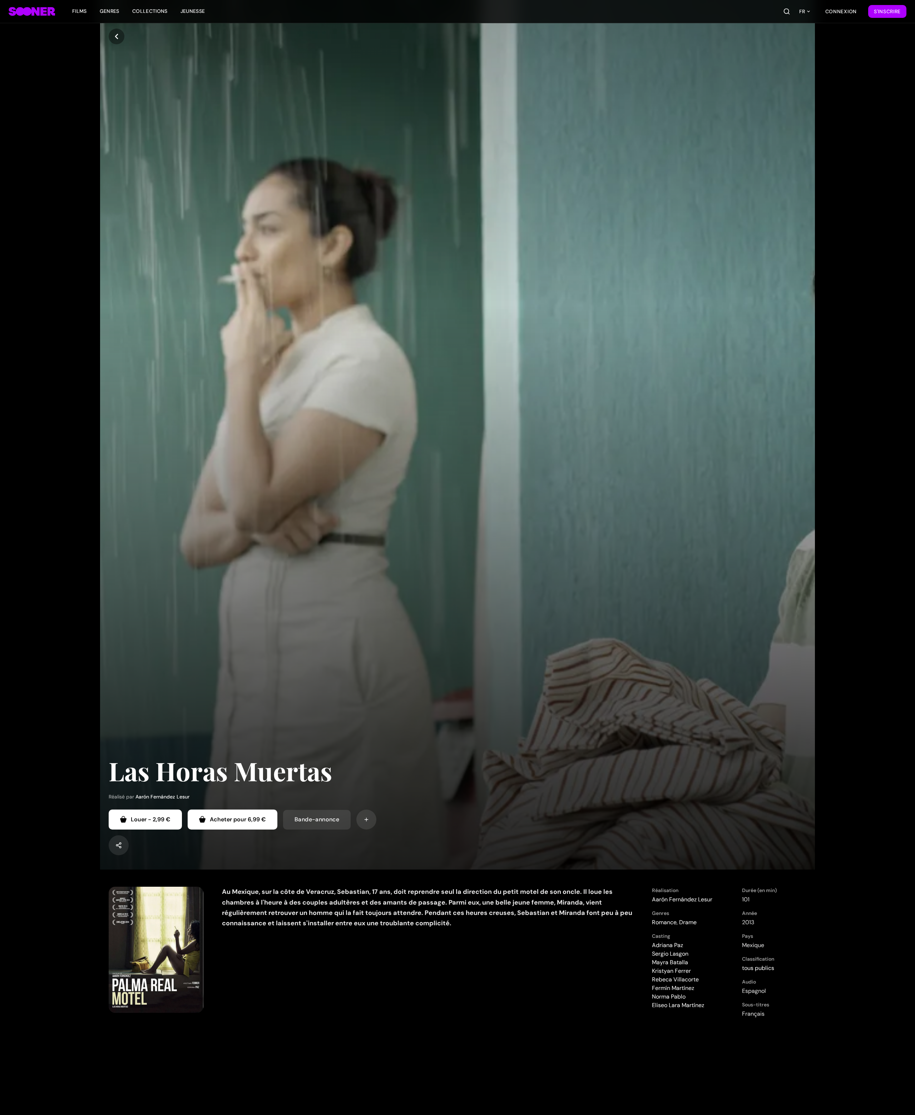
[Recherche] (786, 11)
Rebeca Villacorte (675, 979)
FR (802, 11)
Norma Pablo (669, 996)
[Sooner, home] (32, 11)
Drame (688, 922)
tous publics (758, 968)
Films (79, 11)
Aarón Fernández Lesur (162, 796)
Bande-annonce (317, 819)
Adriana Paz (667, 945)
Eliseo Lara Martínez (678, 1005)
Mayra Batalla (670, 962)
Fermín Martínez (673, 988)
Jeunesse (192, 11)
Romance (664, 922)
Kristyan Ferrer (671, 971)
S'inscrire (887, 11)
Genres (109, 11)
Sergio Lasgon (670, 953)
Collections (150, 11)
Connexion (841, 11)
